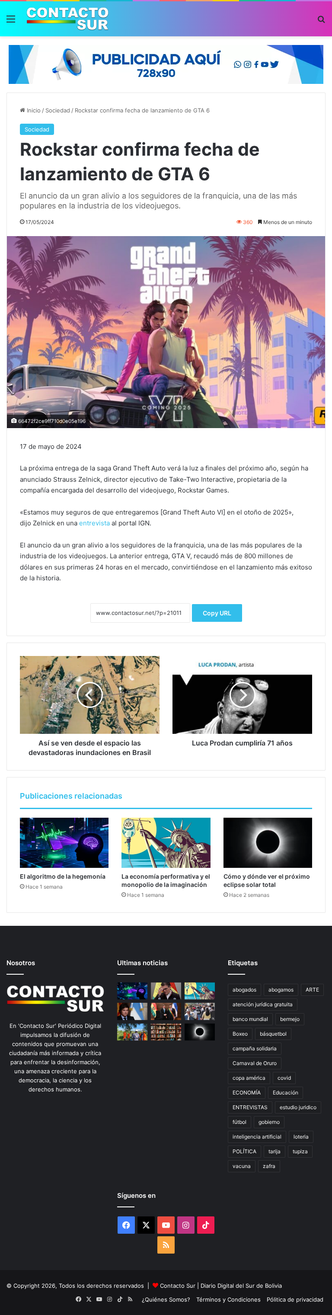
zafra (269, 1166)
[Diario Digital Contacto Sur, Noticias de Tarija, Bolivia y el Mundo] (67, 18)
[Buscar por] (321, 22)
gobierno (269, 1122)
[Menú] (10, 22)
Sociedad (57, 110)
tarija (274, 1151)
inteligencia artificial (257, 1136)
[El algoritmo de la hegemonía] (64, 843)
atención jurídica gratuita (263, 1004)
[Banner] (166, 63)
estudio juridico (298, 1107)
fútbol (239, 1122)
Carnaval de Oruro (255, 1063)
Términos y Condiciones (228, 1299)
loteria (301, 1136)
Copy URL (217, 613)
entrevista (94, 523)
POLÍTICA (244, 1151)
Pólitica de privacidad (295, 1299)
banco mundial (250, 1019)
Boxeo (240, 1033)
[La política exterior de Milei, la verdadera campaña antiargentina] (132, 1011)
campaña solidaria (255, 1048)
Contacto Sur (178, 1285)
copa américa (249, 1078)
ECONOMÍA (247, 1092)
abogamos (281, 989)
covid (284, 1078)
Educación (285, 1092)
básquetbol (273, 1033)
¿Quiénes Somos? (166, 1299)
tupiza (300, 1151)
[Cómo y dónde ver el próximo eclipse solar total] (267, 843)
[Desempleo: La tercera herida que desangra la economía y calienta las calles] (200, 1011)
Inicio (33, 110)
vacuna (242, 1166)
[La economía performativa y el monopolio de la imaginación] (165, 843)
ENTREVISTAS (250, 1107)
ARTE (312, 989)
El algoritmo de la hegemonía (62, 876)
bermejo (290, 1019)
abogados (244, 989)
